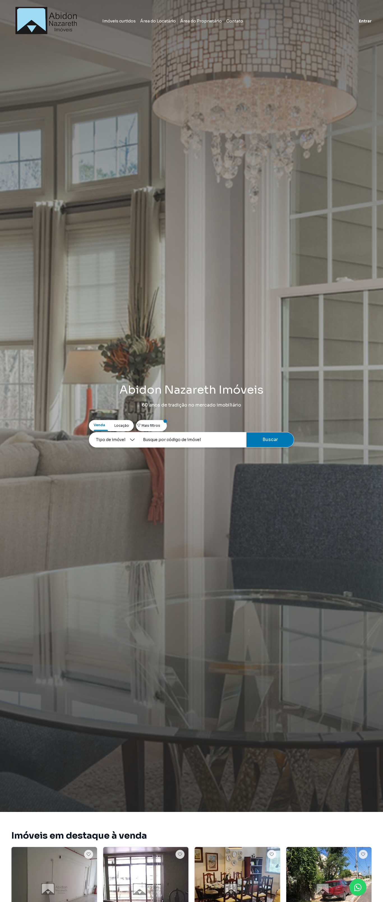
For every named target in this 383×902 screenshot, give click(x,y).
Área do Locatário (158, 21)
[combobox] (192, 439)
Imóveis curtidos (119, 21)
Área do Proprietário (201, 21)
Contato (234, 21)
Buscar (270, 439)
